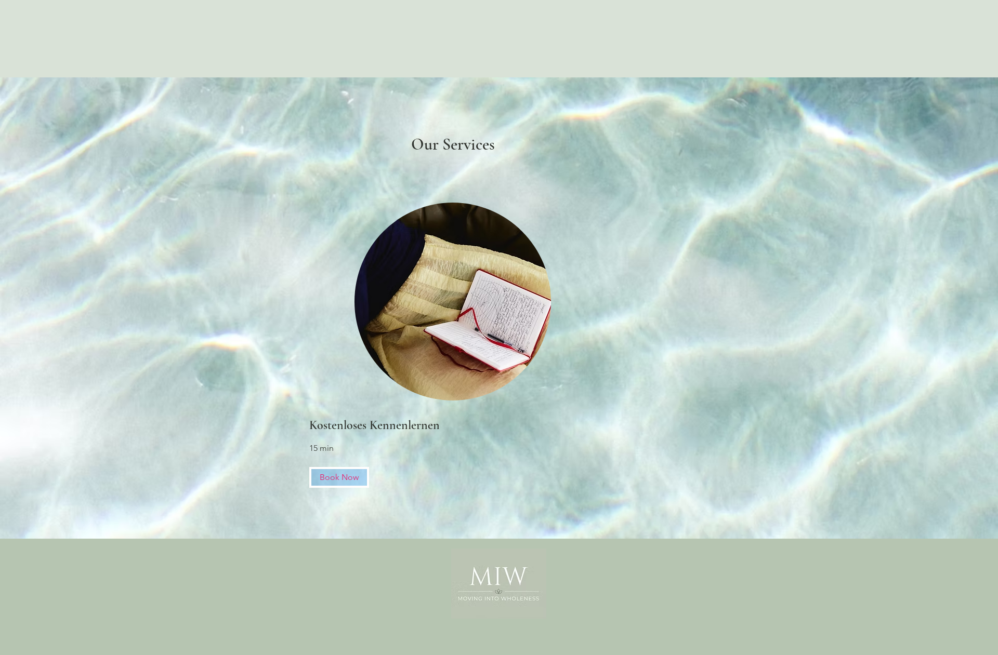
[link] (452, 425)
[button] (339, 477)
